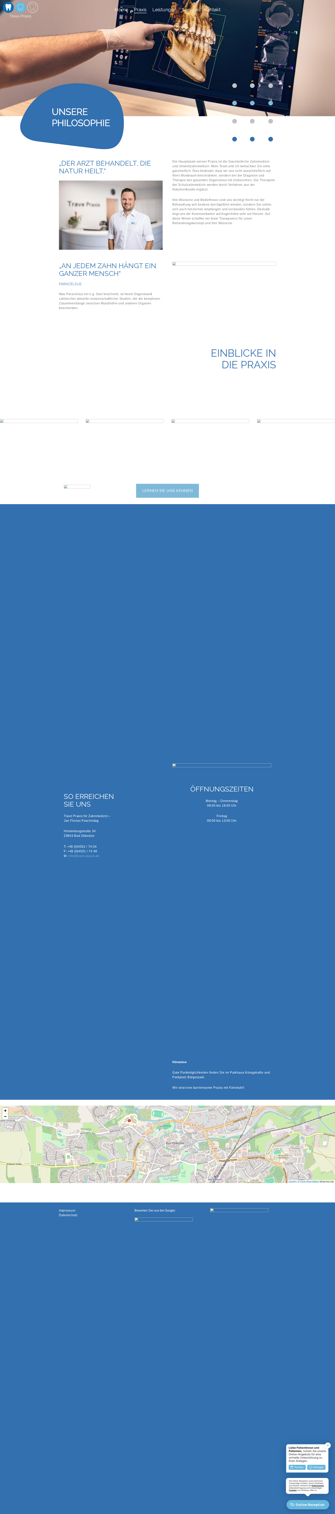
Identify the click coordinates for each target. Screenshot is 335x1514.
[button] (167, 1134)
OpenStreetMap (309, 1181)
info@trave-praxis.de (83, 856)
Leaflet (292, 1181)
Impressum (67, 1210)
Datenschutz (68, 1215)
